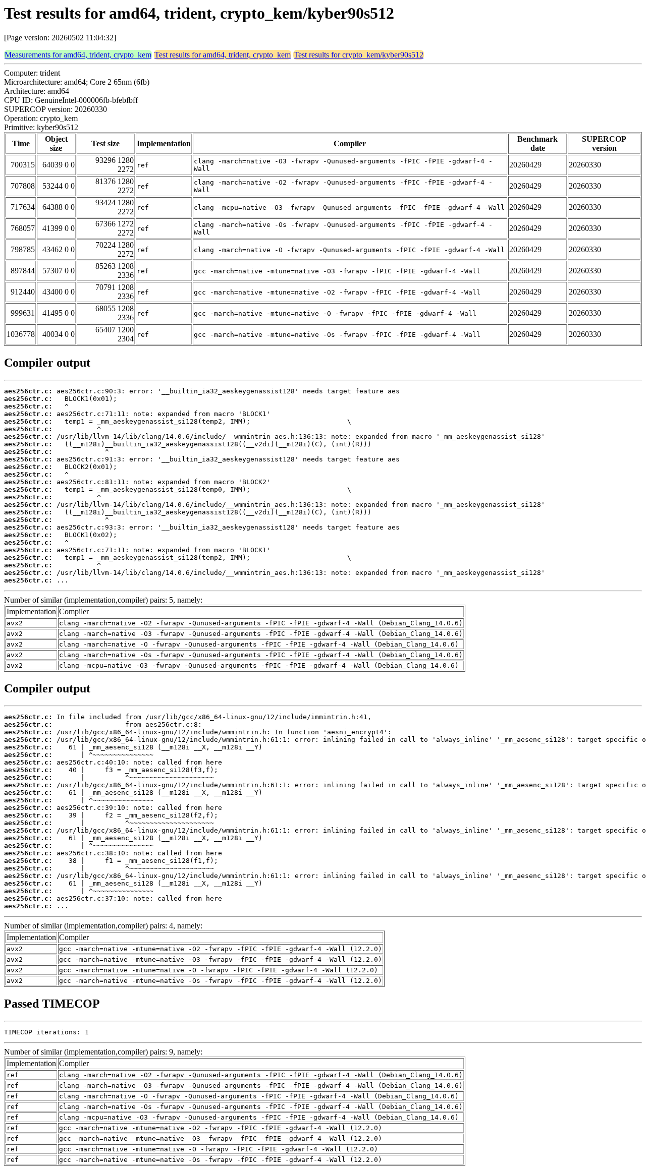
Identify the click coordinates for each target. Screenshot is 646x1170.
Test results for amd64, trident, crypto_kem (222, 54)
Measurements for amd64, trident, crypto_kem (78, 54)
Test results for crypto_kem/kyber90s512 (358, 54)
